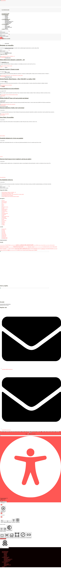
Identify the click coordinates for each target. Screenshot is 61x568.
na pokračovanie (45, 246)
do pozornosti (4, 202)
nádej (7, 248)
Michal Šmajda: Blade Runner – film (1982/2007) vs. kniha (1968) (17, 79)
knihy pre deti (52, 245)
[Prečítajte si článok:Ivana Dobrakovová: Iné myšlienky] (28, 85)
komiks (3, 29)
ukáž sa (6, 81)
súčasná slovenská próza (13, 250)
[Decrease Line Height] (1, 516)
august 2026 (4, 228)
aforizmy (3, 200)
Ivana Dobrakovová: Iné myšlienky (9, 88)
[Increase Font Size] (1, 501)
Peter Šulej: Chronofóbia (7, 117)
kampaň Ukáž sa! (47, 245)
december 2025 (4, 237)
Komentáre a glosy (8, 76)
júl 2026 (3, 230)
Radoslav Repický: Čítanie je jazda (9, 69)
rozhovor (39, 248)
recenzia (31, 248)
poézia (6, 67)
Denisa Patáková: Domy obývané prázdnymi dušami (14, 98)
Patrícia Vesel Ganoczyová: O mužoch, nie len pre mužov (15, 159)
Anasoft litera (8, 245)
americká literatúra (2, 245)
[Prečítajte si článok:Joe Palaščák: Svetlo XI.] (28, 171)
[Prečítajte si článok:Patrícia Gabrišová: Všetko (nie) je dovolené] (28, 104)
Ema (34, 245)
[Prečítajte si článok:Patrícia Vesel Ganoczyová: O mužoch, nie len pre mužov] (28, 150)
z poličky (3, 224)
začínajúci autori (31, 250)
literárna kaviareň (6, 38)
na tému (6, 18)
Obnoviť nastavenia (3, 538)
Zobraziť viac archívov (3, 240)
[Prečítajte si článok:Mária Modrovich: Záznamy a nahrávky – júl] (28, 56)
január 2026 (4, 236)
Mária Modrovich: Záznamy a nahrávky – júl (12, 59)
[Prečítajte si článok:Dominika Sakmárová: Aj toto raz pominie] (28, 129)
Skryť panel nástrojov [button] (3, 501)
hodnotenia (39, 245)
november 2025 (4, 238)
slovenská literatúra (49, 248)
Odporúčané (4, 217)
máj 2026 (3, 232)
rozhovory (7, 43)
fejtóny (3, 204)
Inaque (42, 245)
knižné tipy (2, 247)
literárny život (8, 57)
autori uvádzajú (2, 86)
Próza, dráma (7, 72)
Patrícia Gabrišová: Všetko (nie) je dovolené (12, 108)
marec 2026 (4, 234)
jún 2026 (3, 231)
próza (28, 248)
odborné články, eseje (5, 216)
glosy (3, 205)
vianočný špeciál (25, 250)
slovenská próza (4, 250)
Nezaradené (4, 214)
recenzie (3, 221)
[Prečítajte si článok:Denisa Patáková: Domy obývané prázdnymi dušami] (28, 94)
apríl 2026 (3, 233)
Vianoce (21, 250)
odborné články (11, 248)
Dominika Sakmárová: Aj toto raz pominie (11, 138)
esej (2, 203)
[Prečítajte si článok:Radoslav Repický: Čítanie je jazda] (28, 65)
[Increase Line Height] (1, 513)
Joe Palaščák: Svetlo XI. (6, 180)
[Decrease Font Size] (1, 504)
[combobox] (30, 433)
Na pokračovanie (5, 9)
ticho (16, 250)
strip (9, 250)
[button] (0, 435)
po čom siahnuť (2, 95)
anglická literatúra (13, 245)
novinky (3, 215)
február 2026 (4, 235)
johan (44, 245)
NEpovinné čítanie (8, 53)
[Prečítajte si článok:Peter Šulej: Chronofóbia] (28, 113)
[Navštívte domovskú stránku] (2, 38)
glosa (37, 245)
